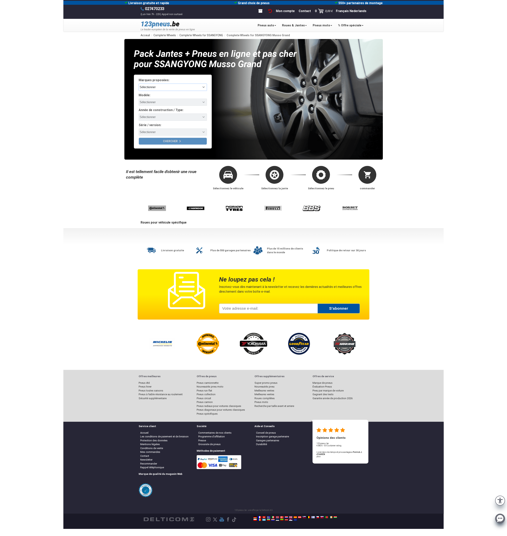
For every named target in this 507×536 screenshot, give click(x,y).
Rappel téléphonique (152, 467)
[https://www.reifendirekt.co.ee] (277, 520)
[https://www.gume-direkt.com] (304, 517)
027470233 (154, 8)
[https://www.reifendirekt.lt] (281, 520)
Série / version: (150, 125)
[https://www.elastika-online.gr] (264, 520)
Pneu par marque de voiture (328, 390)
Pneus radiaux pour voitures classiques (219, 406)
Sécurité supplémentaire (153, 398)
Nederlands (358, 11)
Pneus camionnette (207, 382)
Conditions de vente (151, 448)
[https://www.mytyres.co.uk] (290, 517)
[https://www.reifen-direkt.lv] (286, 520)
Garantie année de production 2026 (333, 398)
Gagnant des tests (323, 394)
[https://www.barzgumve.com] (268, 520)
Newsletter (146, 459)
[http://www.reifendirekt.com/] (295, 520)
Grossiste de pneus (209, 444)
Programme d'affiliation (211, 436)
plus (318, 456)
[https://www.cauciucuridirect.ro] (259, 520)
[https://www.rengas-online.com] (313, 517)
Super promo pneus (265, 382)
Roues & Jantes (293, 25)
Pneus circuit (204, 398)
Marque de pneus (323, 382)
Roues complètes (264, 398)
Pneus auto (266, 25)
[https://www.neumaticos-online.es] (295, 517)
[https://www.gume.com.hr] (272, 520)
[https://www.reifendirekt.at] (299, 517)
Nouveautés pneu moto (210, 386)
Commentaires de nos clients (215, 432)
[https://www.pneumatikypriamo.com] (322, 517)
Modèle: (144, 95)
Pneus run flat (204, 390)
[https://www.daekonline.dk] (281, 517)
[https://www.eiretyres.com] (331, 517)
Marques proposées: (154, 80)
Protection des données (154, 440)
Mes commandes (150, 451)
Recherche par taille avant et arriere (274, 406)
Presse (202, 440)
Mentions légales (150, 444)
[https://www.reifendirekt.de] (255, 517)
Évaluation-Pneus (322, 386)
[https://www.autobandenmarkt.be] (308, 517)
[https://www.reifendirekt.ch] (264, 517)
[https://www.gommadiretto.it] (272, 517)
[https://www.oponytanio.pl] (255, 520)
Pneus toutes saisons (151, 390)
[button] (500, 500)
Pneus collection (206, 394)
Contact (144, 455)
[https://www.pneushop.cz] (317, 517)
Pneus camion (205, 402)
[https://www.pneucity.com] (326, 517)
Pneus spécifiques (207, 413)
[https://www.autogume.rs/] (290, 520)
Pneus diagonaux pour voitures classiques (221, 409)
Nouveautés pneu (264, 386)
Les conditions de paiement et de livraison (164, 436)
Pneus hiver (145, 386)
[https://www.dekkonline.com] (277, 517)
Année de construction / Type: (161, 110)
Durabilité (261, 444)
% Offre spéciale (349, 25)
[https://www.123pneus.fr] (259, 517)
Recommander (148, 463)
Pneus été (144, 382)
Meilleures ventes (264, 390)
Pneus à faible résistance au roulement (161, 394)
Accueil (144, 432)
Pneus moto (321, 25)
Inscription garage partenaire (272, 436)
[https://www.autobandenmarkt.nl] (286, 517)
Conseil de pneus (266, 432)
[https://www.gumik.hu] (335, 517)
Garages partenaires (267, 440)
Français (342, 11)
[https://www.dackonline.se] (268, 517)
